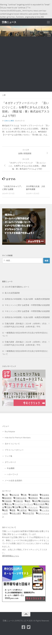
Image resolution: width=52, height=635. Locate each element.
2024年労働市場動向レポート (17, 287)
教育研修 (34, 510)
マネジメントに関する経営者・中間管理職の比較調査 (27, 305)
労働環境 (34, 495)
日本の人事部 (9, 121)
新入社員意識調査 (12, 293)
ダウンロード (10, 462)
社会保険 (45, 498)
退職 (13, 510)
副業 (6, 510)
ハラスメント (32, 507)
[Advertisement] (26, 64)
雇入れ (9, 504)
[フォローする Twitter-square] (29, 627)
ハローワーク (12, 474)
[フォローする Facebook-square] (23, 627)
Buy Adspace (10, 431)
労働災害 (19, 501)
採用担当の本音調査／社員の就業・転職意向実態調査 (27, 299)
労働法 (9, 507)
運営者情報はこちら (10, 556)
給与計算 (15, 495)
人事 (4, 95)
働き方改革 (40, 504)
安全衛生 (45, 495)
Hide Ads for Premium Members (17, 438)
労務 (25, 495)
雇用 (28, 501)
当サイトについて (12, 444)
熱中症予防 (29, 513)
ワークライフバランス (23, 504)
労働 (16, 507)
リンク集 (8, 456)
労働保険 (8, 501)
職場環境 (8, 498)
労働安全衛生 (21, 498)
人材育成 (23, 510)
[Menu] (48, 22)
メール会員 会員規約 (13, 480)
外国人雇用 (16, 513)
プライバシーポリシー (14, 450)
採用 (36, 501)
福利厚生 (45, 507)
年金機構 (10, 468)
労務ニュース (9, 22)
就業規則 (34, 498)
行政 (22, 507)
